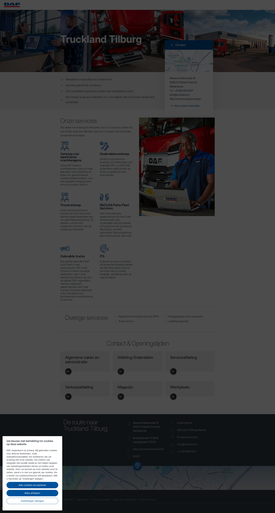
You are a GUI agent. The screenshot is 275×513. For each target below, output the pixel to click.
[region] (32, 473)
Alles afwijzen (32, 493)
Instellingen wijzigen (32, 500)
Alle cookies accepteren (32, 485)
